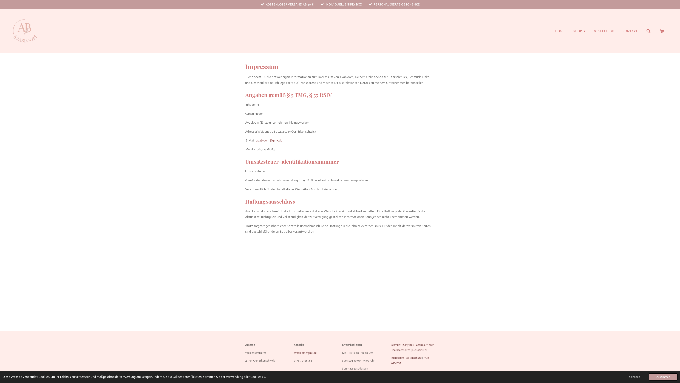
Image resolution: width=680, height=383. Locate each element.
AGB (426, 357)
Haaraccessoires (400, 350)
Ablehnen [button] (634, 377)
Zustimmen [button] (663, 377)
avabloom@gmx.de (269, 140)
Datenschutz (414, 357)
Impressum (397, 357)
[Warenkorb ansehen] (662, 31)
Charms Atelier (425, 344)
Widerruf (396, 363)
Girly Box (408, 344)
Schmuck (396, 344)
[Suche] (648, 31)
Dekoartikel (419, 350)
